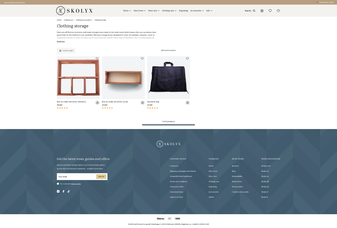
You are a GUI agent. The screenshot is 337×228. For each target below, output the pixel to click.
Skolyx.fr (264, 192)
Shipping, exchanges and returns (183, 171)
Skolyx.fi (264, 197)
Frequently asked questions (181, 176)
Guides (211, 197)
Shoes (126, 11)
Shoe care (152, 11)
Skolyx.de (265, 187)
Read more (61, 41)
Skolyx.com (266, 166)
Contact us (174, 166)
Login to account (176, 197)
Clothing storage (100, 20)
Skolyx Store (237, 182)
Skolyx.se (265, 171)
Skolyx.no (265, 176)
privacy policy (76, 184)
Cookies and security (240, 192)
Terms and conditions (178, 182)
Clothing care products (84, 20)
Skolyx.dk (265, 182)
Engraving (183, 11)
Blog (233, 171)
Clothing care (168, 11)
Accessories (195, 11)
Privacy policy (237, 187)
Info (208, 11)
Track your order (177, 187)
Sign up (101, 177)
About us (235, 166)
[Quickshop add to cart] (97, 102)
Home (59, 20)
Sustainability (237, 176)
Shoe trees (138, 11)
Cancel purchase (176, 192)
